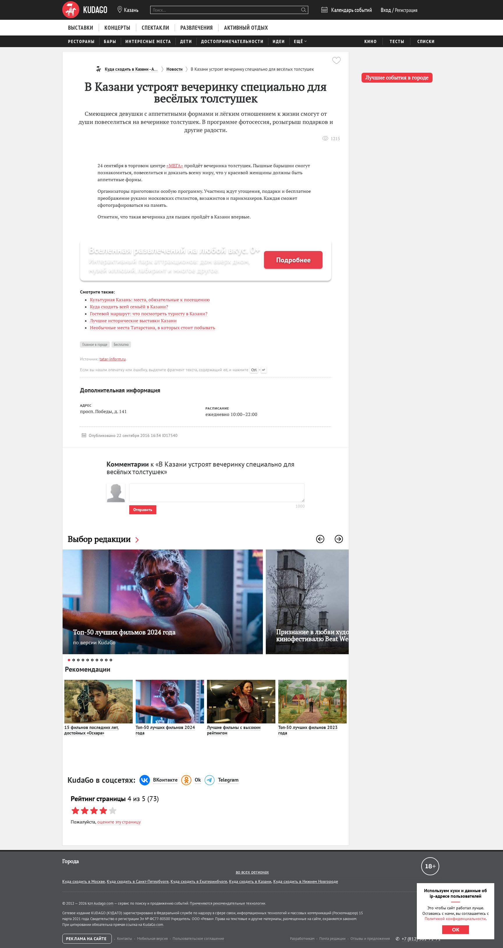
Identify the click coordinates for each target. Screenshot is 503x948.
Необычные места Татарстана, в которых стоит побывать (152, 327)
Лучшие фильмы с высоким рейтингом (234, 730)
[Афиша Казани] (84, 10)
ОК (455, 930)
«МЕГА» (175, 165)
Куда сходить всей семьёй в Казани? (129, 307)
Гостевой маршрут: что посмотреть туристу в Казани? (149, 313)
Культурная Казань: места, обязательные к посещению (150, 300)
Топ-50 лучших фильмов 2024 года (165, 730)
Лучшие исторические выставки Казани (133, 320)
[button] (320, 539)
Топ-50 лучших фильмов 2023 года (308, 730)
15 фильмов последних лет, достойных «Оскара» (91, 730)
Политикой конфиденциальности (455, 918)
